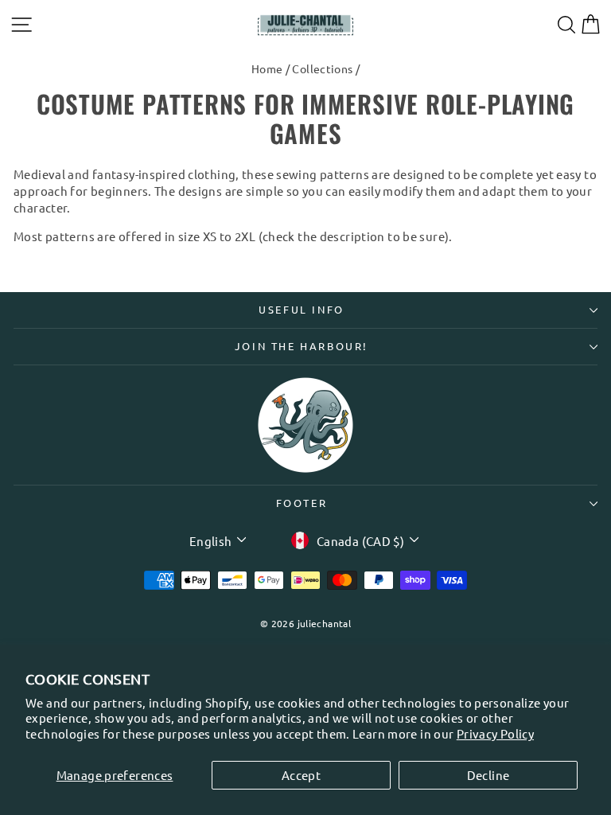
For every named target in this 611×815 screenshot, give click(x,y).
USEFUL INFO (301, 309)
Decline (488, 774)
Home (267, 68)
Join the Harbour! (301, 346)
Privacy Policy (495, 733)
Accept (301, 774)
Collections (322, 68)
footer (302, 502)
